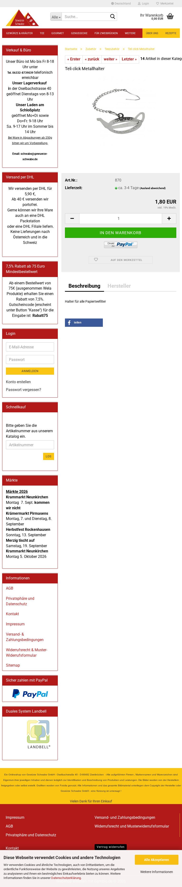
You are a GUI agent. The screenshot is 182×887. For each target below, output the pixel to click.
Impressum (15, 624)
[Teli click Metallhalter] (120, 111)
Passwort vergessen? (23, 389)
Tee (42, 33)
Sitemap (13, 665)
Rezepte (170, 33)
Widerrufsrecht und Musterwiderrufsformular (132, 826)
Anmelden (30, 371)
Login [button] (145, 3)
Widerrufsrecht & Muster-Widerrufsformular (26, 653)
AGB (9, 588)
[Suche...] (112, 17)
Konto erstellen (18, 382)
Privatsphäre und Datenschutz (20, 601)
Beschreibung (84, 286)
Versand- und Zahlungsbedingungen (125, 817)
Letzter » (129, 59)
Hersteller (119, 286)
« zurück (92, 59)
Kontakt (12, 614)
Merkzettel (166, 3)
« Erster (73, 59)
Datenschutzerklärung (66, 878)
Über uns (152, 33)
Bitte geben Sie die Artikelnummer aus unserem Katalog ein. (29, 431)
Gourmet (57, 33)
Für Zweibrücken (106, 33)
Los (48, 456)
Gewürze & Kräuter (19, 33)
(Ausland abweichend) (153, 188)
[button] (121, 3)
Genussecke (79, 33)
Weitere (130, 33)
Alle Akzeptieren (156, 860)
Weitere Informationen (156, 872)
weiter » (110, 59)
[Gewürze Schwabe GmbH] (24, 17)
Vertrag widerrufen (111, 847)
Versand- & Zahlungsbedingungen (25, 637)
